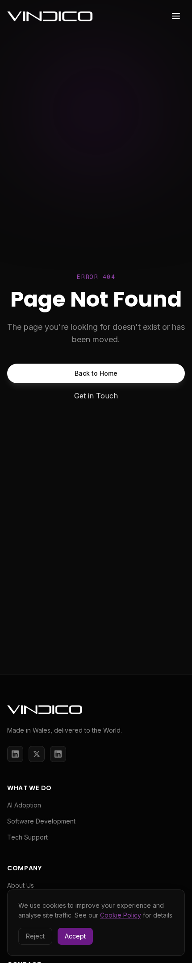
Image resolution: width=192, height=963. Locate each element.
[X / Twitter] (37, 754)
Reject (35, 936)
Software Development (41, 821)
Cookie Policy (120, 915)
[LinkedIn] (15, 754)
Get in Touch (96, 395)
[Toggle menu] (176, 16)
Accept (75, 936)
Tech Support (27, 837)
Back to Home (96, 373)
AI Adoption (24, 805)
